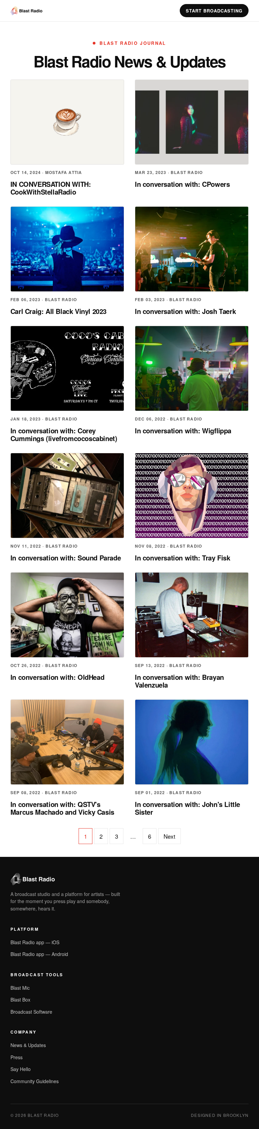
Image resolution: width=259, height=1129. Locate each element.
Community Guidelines (34, 1081)
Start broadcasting (214, 10)
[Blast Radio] (26, 10)
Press (16, 1057)
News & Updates (28, 1045)
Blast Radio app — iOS (34, 942)
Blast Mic (20, 987)
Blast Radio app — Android (39, 954)
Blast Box (20, 999)
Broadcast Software (31, 1011)
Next (169, 836)
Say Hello (20, 1069)
